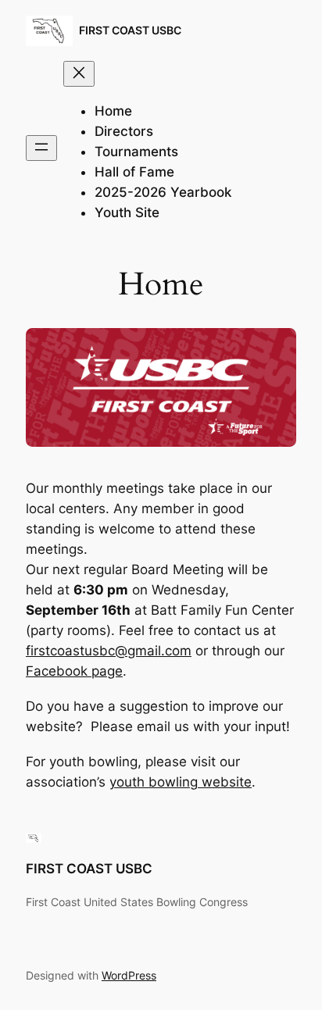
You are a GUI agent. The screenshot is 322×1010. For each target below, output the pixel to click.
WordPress (129, 975)
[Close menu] (79, 74)
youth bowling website (180, 782)
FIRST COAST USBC (130, 30)
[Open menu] (41, 148)
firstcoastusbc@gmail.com (108, 650)
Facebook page (74, 671)
